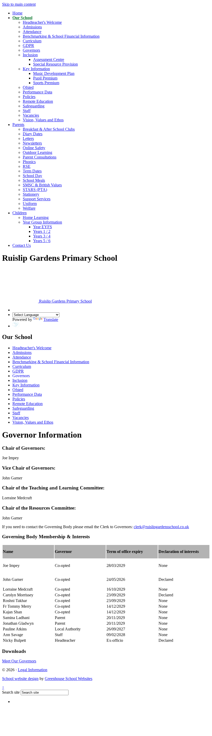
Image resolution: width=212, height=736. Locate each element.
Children (19, 213)
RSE (27, 166)
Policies (29, 96)
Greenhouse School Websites (68, 678)
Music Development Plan (53, 73)
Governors (31, 50)
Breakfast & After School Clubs (49, 129)
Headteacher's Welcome (42, 22)
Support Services (36, 199)
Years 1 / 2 (41, 231)
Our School (22, 17)
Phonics (29, 162)
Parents (18, 124)
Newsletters (32, 143)
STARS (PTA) (35, 189)
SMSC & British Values (42, 185)
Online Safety (34, 148)
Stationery (31, 194)
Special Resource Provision (55, 64)
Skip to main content (19, 4)
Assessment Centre (48, 59)
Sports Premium (46, 83)
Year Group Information (42, 222)
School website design (20, 678)
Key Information (36, 69)
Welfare (29, 208)
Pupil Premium (45, 78)
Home (17, 13)
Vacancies (31, 115)
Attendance (32, 31)
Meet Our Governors (19, 661)
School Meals (34, 180)
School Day (32, 175)
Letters (28, 138)
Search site (11, 692)
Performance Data (37, 92)
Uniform (30, 203)
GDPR (28, 45)
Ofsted (28, 87)
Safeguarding (33, 106)
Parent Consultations (39, 157)
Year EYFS (42, 227)
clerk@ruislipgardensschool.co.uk (161, 527)
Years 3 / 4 (41, 236)
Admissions (32, 27)
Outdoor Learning (37, 152)
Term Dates (32, 171)
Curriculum (32, 41)
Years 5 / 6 (41, 241)
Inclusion (30, 55)
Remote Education (38, 101)
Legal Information (32, 670)
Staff (27, 110)
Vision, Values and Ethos (43, 120)
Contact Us (21, 245)
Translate (50, 319)
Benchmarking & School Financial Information (61, 36)
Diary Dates (32, 134)
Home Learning (36, 217)
